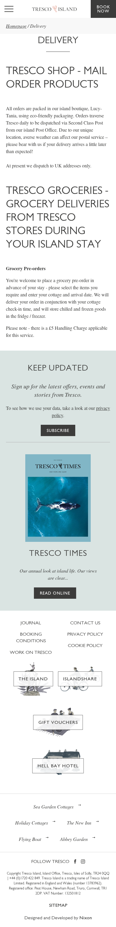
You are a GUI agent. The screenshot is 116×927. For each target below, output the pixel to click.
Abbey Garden (74, 839)
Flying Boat (30, 839)
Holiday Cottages (31, 822)
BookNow (103, 8)
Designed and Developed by (58, 917)
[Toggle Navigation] (9, 9)
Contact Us (85, 623)
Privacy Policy (85, 634)
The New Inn (79, 822)
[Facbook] (75, 862)
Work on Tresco (31, 652)
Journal (31, 623)
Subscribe (58, 430)
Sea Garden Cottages (53, 806)
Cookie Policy (85, 645)
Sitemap (58, 905)
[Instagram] (83, 862)
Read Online (55, 593)
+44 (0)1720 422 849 (24, 878)
